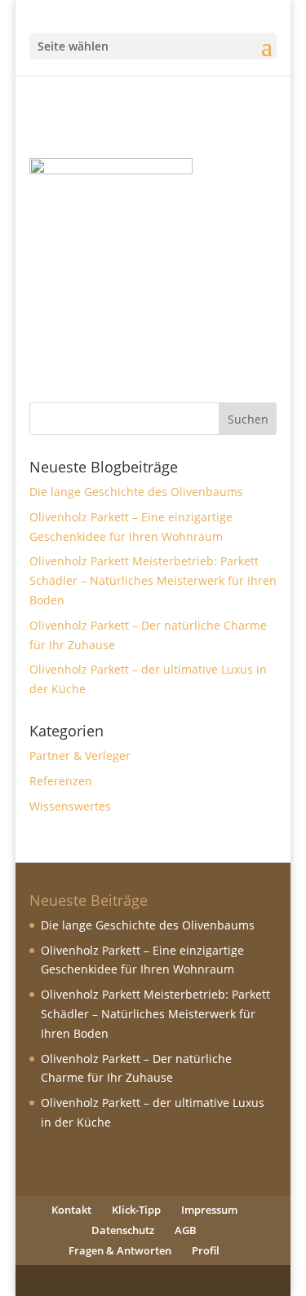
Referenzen (60, 781)
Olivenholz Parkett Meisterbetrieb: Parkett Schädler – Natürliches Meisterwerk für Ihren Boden (153, 580)
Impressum (209, 1209)
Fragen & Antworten (120, 1250)
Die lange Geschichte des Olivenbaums (136, 491)
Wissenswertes (70, 806)
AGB (186, 1230)
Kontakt (71, 1209)
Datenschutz (122, 1230)
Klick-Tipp (136, 1209)
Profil (206, 1250)
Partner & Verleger (80, 755)
